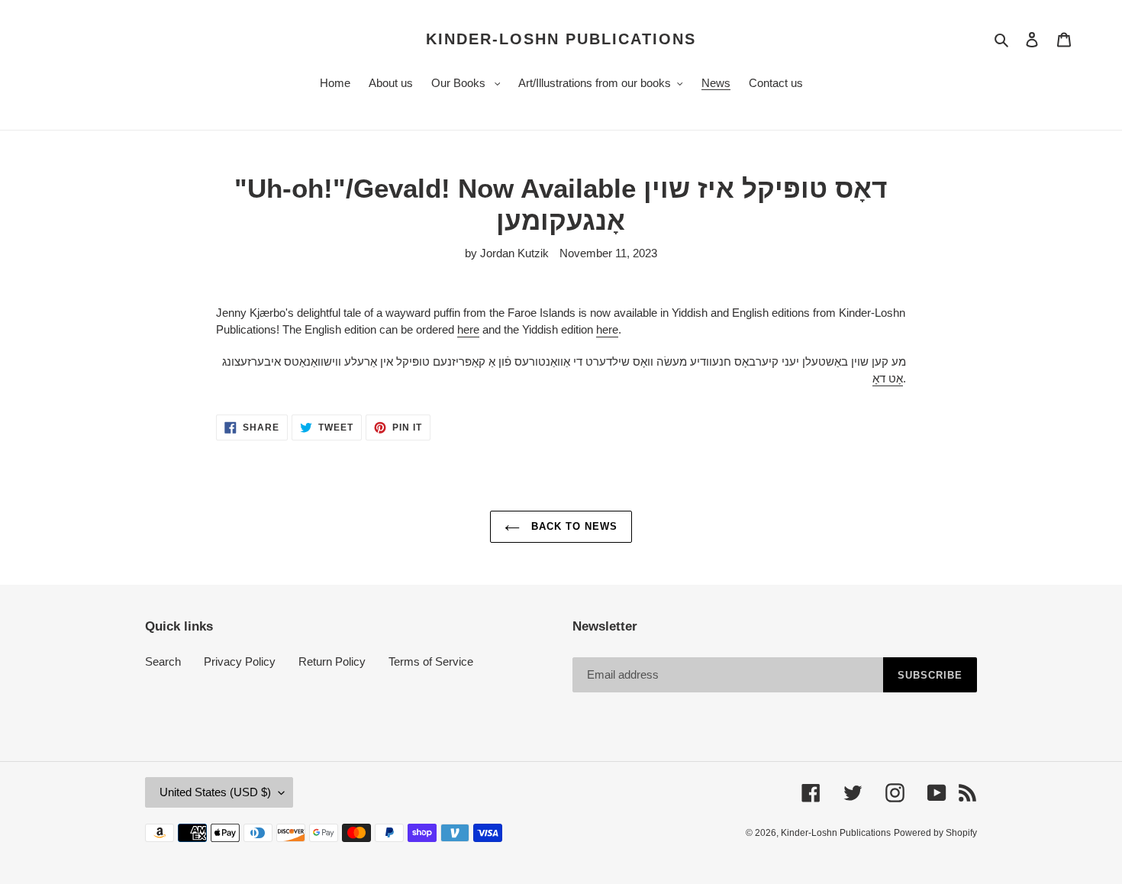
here (468, 329)
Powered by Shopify (935, 833)
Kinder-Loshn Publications (561, 39)
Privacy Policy (240, 661)
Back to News (572, 526)
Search (163, 661)
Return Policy (332, 661)
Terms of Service (431, 661)
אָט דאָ (887, 378)
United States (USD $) (215, 792)
